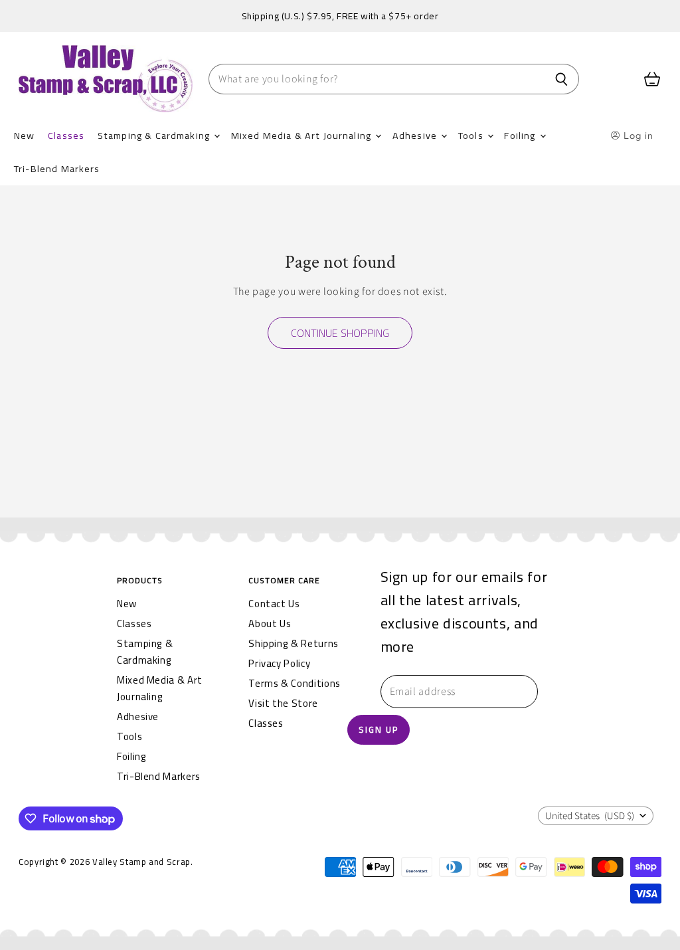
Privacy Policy (279, 663)
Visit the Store (283, 703)
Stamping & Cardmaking (155, 135)
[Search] (561, 79)
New (24, 135)
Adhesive (416, 135)
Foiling (521, 135)
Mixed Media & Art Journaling (302, 135)
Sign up (378, 729)
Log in (637, 136)
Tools (472, 135)
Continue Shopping (340, 333)
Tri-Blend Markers (57, 168)
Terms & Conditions (294, 683)
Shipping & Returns (293, 643)
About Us (269, 623)
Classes (66, 135)
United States (589, 816)
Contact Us (273, 603)
